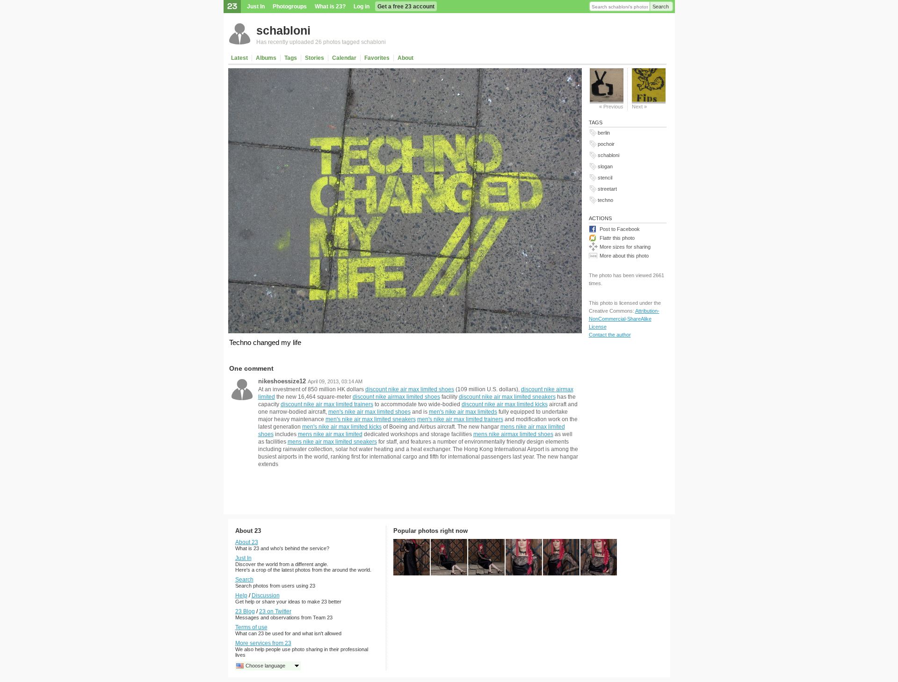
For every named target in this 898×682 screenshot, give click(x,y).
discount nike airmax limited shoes (396, 397)
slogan (605, 166)
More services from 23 (263, 643)
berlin (604, 133)
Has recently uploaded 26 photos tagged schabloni (321, 42)
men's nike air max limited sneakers (371, 419)
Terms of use (251, 627)
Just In (256, 6)
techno (605, 200)
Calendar (344, 58)
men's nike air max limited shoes (369, 412)
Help (241, 595)
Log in (361, 6)
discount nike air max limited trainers (327, 404)
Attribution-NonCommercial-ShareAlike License (624, 319)
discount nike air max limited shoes (409, 389)
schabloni (283, 30)
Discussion (266, 595)
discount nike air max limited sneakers (507, 397)
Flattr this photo (617, 238)
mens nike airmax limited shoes (513, 434)
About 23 (246, 542)
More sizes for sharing (625, 247)
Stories (314, 58)
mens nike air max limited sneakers (332, 441)
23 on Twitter (275, 611)
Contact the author (610, 334)
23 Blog (245, 611)
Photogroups (290, 6)
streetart (607, 189)
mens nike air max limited (330, 434)
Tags (290, 58)
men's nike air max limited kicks (342, 427)
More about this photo (624, 255)
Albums (266, 58)
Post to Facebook (620, 229)
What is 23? (330, 6)
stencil (605, 177)
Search (660, 6)
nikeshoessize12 (282, 381)
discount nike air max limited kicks (505, 404)
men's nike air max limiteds (463, 412)
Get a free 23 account (406, 6)
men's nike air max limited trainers (460, 419)
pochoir (606, 144)
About (405, 58)
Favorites (377, 58)
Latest (239, 58)
